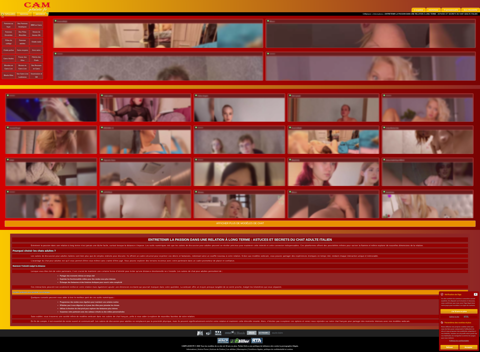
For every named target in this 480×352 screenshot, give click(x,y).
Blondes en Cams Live (8, 67)
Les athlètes (231, 349)
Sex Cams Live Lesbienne (22, 75)
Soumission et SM (36, 75)
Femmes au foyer (8, 25)
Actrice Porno (203, 349)
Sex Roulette (470, 10)
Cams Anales (9, 59)
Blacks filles (8, 75)
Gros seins (36, 50)
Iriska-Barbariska (392, 128)
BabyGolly (296, 160)
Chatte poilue (9, 50)
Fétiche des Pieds (36, 58)
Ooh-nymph (296, 96)
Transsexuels (451, 10)
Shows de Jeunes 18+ (36, 33)
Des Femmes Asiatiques (23, 25)
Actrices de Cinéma (217, 349)
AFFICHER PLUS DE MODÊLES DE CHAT (240, 223)
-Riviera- (201, 192)
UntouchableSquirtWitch (395, 160)
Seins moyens (22, 50)
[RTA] (466, 317)
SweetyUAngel (14, 128)
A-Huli (11, 160)
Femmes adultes (22, 41)
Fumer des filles (22, 58)
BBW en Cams (36, 25)
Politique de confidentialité (459, 341)
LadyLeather (108, 96)
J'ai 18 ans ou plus (459, 311)
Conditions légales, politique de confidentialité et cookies (270, 349)
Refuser (449, 347)
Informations (378, 14)
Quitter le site (454, 317)
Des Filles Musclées (22, 33)
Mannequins (242, 349)
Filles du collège (8, 41)
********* (60, 54)
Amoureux (40, 14)
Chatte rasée (36, 42)
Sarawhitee (390, 192)
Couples (418, 10)
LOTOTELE (107, 192)
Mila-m (272, 21)
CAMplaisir (367, 14)
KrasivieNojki (62, 21)
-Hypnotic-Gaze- (109, 160)
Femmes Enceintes (8, 33)
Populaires (10, 14)
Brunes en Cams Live (22, 67)
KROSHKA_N (108, 128)
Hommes (433, 10)
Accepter (468, 347)
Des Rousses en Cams (36, 67)
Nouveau (24, 14)
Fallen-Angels (203, 96)
